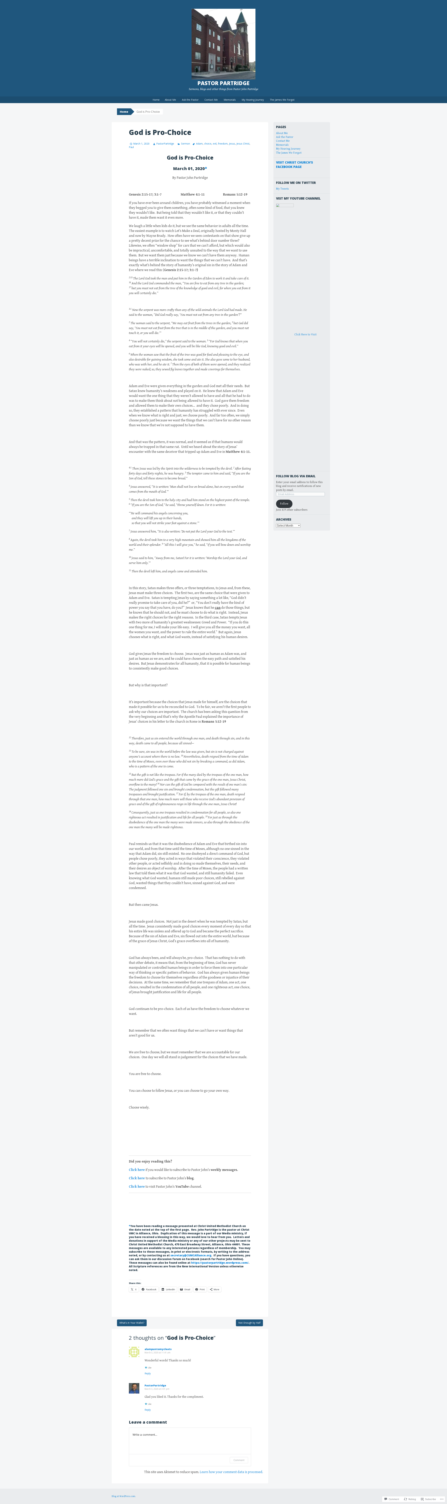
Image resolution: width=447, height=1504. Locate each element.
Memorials (230, 99)
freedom (223, 143)
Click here (137, 1170)
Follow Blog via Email (296, 476)
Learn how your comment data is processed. (231, 1472)
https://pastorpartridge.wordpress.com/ (219, 1262)
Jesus (232, 143)
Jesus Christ (243, 143)
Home (156, 99)
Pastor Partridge (223, 83)
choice (207, 143)
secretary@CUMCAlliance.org (190, 1255)
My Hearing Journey (253, 99)
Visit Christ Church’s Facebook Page (294, 164)
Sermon (185, 143)
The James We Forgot (282, 99)
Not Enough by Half (249, 1322)
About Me (170, 99)
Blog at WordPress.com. (124, 1496)
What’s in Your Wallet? (131, 1322)
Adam (199, 143)
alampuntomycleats (158, 1349)
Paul (131, 147)
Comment (238, 1460)
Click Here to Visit (305, 334)
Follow (284, 503)
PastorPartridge (165, 143)
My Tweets (282, 188)
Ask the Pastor (190, 99)
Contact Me (211, 99)
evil (215, 143)
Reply (148, 1373)
